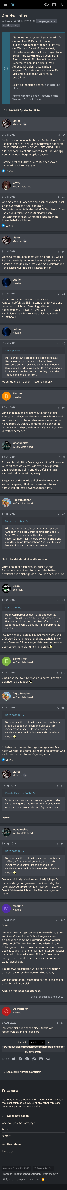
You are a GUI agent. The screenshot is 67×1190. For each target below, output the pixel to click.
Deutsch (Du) (44, 1168)
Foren (5, 1129)
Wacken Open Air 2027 (16, 1168)
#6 (63, 407)
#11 (63, 707)
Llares (8, 21)
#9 (63, 600)
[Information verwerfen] (60, 38)
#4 (63, 294)
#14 (63, 920)
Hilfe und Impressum (15, 1179)
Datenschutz (50, 1173)
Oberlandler (20, 1008)
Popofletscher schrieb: (18, 792)
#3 (63, 251)
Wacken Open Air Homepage (18, 1123)
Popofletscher (22, 499)
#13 (63, 843)
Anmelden (8, 1151)
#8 (63, 514)
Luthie (17, 279)
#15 (63, 1023)
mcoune (18, 905)
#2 (63, 197)
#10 (63, 672)
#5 (63, 343)
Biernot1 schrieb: (15, 521)
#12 (63, 785)
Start (32, 1179)
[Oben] (38, 1179)
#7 (63, 457)
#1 (64, 135)
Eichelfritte (20, 658)
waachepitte (20, 443)
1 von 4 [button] (22, 1042)
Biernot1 (18, 393)
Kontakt (6, 1135)
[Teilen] (58, 135)
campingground (47, 21)
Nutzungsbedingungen (27, 1173)
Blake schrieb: (13, 714)
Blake (16, 585)
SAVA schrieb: (13, 350)
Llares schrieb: (13, 607)
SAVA (16, 182)
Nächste (36, 1042)
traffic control (11, 25)
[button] (5, 4)
